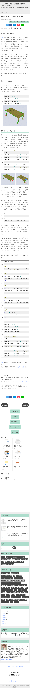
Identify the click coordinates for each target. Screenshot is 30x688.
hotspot (23, 21)
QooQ (17, 687)
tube (2, 601)
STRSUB (24, 585)
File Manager (19, 575)
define (19, 590)
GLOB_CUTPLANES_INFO (7, 578)
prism (12, 597)
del (14, 21)
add (11, 21)
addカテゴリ (15, 411)
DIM (14, 575)
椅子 (6, 561)
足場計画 (3, 564)
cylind (15, 590)
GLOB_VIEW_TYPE (17, 582)
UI (6, 557)
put (20, 597)
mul (21, 594)
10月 (3, 619)
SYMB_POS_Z (5, 587)
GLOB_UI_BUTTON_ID (6, 582)
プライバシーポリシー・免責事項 (15, 666)
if (11, 594)
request (3, 599)
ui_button (7, 601)
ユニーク (21, 557)
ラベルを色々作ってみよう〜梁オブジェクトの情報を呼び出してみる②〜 (17, 534)
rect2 (27, 597)
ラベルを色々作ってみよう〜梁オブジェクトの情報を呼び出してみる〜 (17, 520)
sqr (19, 599)
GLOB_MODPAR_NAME (19, 580)
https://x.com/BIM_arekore (22, 381)
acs (14, 587)
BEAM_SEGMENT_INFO (7, 575)
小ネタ (18, 559)
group (14, 592)
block (26, 587)
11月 (3, 617)
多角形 (13, 559)
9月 (3, 621)
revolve (7, 599)
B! (14, 24)
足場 (20, 561)
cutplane (7, 590)
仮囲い (8, 559)
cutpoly (11, 590)
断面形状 (24, 559)
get (6, 592)
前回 (2, 37)
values (11, 601)
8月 (3, 623)
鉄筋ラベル (10, 564)
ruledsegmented (14, 599)
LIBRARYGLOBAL (5, 585)
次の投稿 (4, 405)
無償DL (15, 561)
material (18, 594)
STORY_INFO (13, 585)
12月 (3, 615)
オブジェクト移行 (13, 557)
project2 (16, 597)
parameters (4, 597)
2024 (4, 613)
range (23, 597)
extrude (3, 592)
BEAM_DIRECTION (6, 573)
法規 (10, 561)
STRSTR (19, 585)
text (22, 599)
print (9, 597)
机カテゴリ (15, 432)
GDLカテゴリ (15, 421)
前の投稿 (25, 405)
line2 (14, 594)
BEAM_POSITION (15, 573)
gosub (10, 592)
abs (12, 587)
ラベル (3, 559)
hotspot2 (8, 594)
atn (23, 587)
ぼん (10, 644)
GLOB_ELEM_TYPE (18, 578)
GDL (18, 21)
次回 (2, 362)
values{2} (16, 601)
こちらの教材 (20, 367)
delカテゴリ (15, 416)
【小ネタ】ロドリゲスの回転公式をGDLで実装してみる (15, 633)
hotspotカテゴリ (15, 427)
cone (3, 590)
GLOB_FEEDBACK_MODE (7, 580)
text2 (25, 599)
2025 (4, 611)
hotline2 (25, 592)
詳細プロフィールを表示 (7, 659)
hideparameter (19, 592)
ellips (25, 590)
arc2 (20, 587)
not (24, 594)
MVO (3, 557)
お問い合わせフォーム (15, 681)
